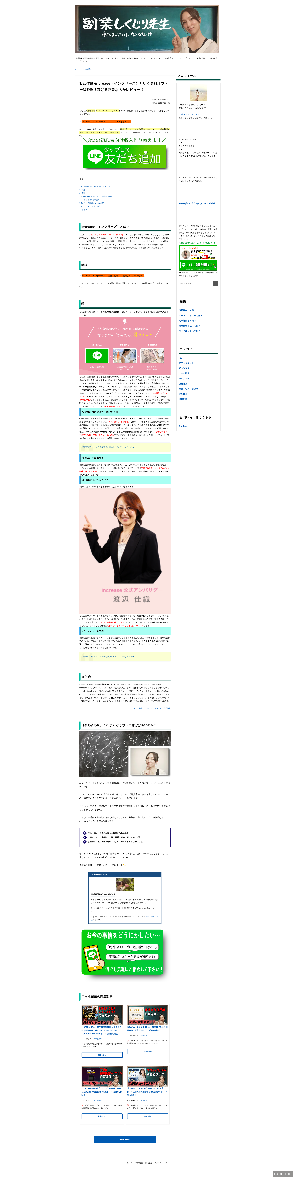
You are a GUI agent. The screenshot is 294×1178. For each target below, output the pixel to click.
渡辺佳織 (167, 708)
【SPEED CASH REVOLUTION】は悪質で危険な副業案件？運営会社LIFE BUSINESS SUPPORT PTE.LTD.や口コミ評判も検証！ (101, 1030)
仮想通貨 (183, 383)
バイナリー (184, 378)
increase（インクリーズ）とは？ (95, 186)
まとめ (83, 209)
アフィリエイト (186, 363)
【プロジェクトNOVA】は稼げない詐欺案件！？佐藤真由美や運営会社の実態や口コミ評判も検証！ (147, 1091)
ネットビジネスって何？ (191, 315)
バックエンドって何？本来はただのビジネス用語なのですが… (109, 656)
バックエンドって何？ (189, 331)
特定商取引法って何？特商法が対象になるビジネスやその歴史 (109, 447)
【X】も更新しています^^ (190, 114)
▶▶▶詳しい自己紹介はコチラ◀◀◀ (197, 203)
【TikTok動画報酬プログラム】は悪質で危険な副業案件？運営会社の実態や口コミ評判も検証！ (102, 1091)
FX (180, 358)
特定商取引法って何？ (189, 326)
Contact (183, 426)
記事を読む (102, 1055)
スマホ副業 (137, 708)
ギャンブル (184, 368)
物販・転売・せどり (188, 389)
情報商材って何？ (187, 310)
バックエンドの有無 (90, 206)
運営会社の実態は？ (90, 199)
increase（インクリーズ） (153, 708)
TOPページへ (125, 1139)
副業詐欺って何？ (187, 320)
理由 (82, 193)
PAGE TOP (282, 1174)
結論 (82, 190)
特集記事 (183, 399)
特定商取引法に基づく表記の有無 (95, 196)
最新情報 (183, 394)
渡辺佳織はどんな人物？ (92, 203)
